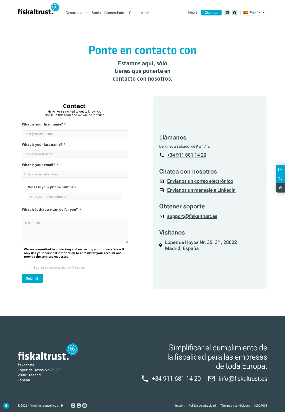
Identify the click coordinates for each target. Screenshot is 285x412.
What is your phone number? (52, 187)
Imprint (179, 405)
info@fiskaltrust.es (243, 378)
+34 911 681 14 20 (176, 378)
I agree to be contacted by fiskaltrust (59, 267)
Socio (96, 13)
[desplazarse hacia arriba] (280, 188)
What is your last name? (42, 144)
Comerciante (114, 13)
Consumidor (139, 13)
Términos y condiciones (235, 405)
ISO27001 (260, 405)
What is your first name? (42, 124)
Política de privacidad (202, 405)
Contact (211, 12)
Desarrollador (77, 13)
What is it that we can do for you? (50, 209)
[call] (280, 178)
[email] (280, 169)
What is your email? (38, 164)
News (192, 12)
